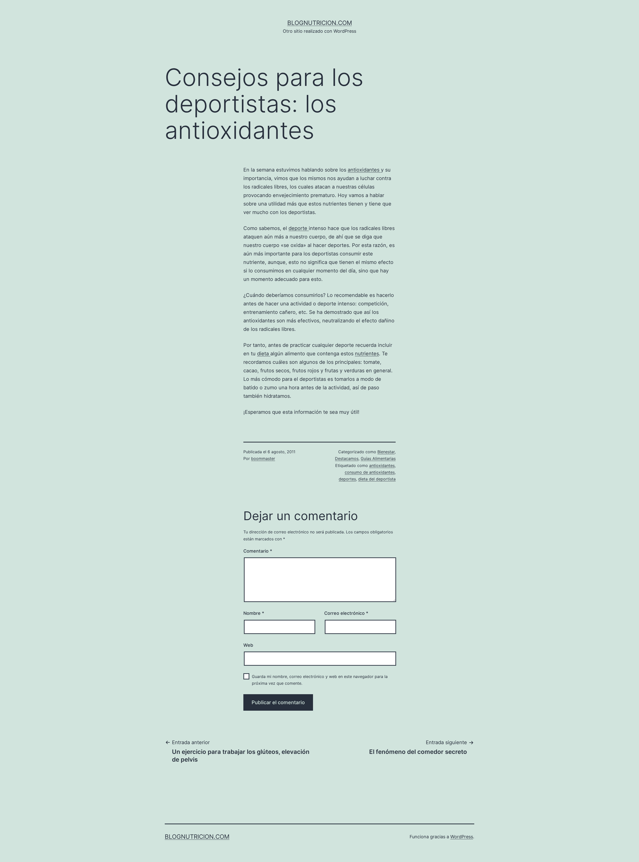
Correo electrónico (346, 613)
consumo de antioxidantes (370, 472)
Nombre (253, 613)
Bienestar (386, 451)
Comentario (257, 551)
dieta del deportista (377, 478)
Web (248, 645)
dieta (263, 354)
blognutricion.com (319, 22)
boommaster (263, 458)
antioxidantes (364, 170)
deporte (299, 228)
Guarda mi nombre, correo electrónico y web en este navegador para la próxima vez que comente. (320, 680)
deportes (347, 478)
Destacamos (346, 458)
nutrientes (367, 354)
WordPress (461, 836)
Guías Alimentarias (378, 458)
